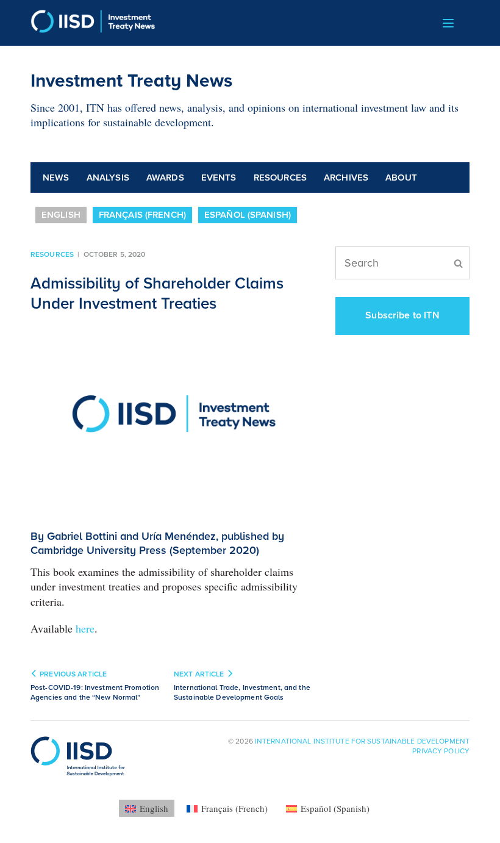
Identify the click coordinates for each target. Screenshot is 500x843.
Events (219, 177)
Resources (280, 177)
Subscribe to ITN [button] (402, 315)
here (85, 628)
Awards (165, 177)
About (401, 177)
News (56, 177)
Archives (346, 177)
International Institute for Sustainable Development (362, 741)
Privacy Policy (441, 751)
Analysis (108, 177)
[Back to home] (93, 23)
